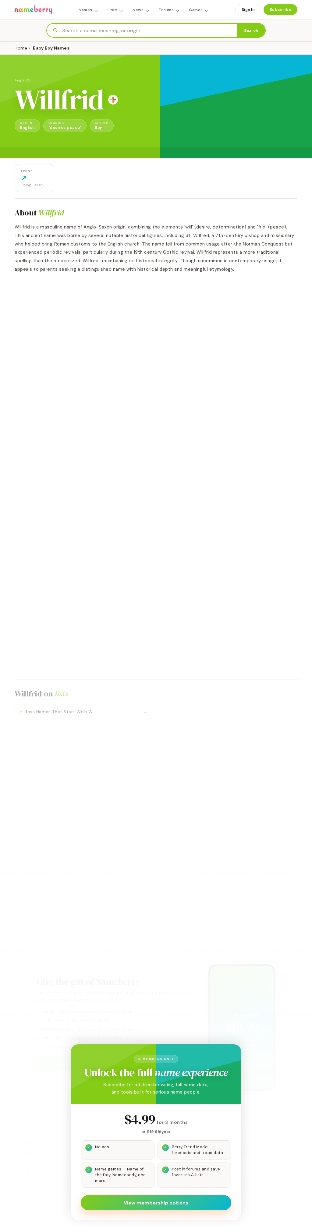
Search (251, 30)
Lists (113, 9)
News (138, 9)
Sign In (248, 9)
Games (196, 9)
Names (85, 9)
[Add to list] (113, 100)
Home (21, 48)
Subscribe (281, 9)
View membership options (156, 1203)
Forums (166, 9)
